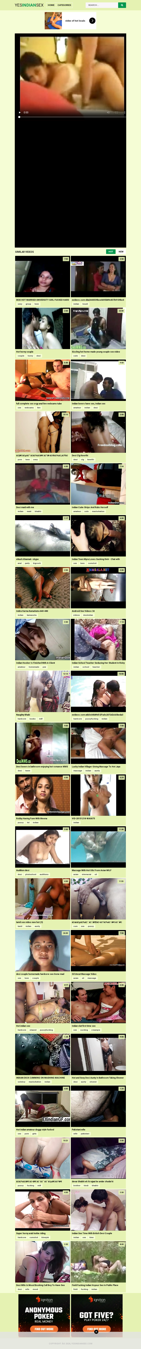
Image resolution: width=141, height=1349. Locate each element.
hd (28, 822)
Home (51, 5)
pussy (21, 822)
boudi (85, 304)
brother (76, 1185)
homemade (34, 667)
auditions (44, 874)
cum (75, 926)
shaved (33, 1030)
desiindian (88, 615)
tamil (20, 926)
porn (20, 459)
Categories (64, 5)
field (75, 1289)
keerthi (90, 459)
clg (82, 459)
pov (44, 667)
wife (75, 1134)
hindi (86, 1185)
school (86, 667)
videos (76, 615)
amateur (77, 408)
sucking (84, 1030)
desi (38, 356)
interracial (86, 874)
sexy (20, 304)
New (121, 251)
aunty (97, 771)
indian (76, 304)
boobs (33, 719)
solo (86, 511)
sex (19, 408)
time (91, 1237)
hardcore (22, 719)
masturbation (98, 511)
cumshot (92, 563)
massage (77, 771)
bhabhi (38, 511)
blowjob (45, 1237)
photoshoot (30, 874)
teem (27, 771)
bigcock (37, 563)
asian (75, 874)
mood (35, 1289)
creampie (95, 1030)
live (38, 408)
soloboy (21, 1082)
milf (40, 719)
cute (75, 356)
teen (37, 304)
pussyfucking (91, 719)
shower (93, 1082)
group (28, 304)
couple (21, 356)
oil (96, 874)
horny (30, 356)
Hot (111, 251)
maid (29, 511)
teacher (96, 667)
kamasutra (31, 615)
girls (34, 1134)
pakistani (85, 1134)
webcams (29, 408)
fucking (30, 1185)
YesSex (29, 5)
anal (19, 563)
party (27, 563)
